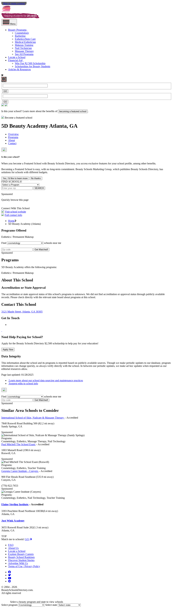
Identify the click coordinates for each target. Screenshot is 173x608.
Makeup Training (24, 45)
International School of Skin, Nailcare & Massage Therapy (33, 417)
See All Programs (24, 54)
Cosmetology (22, 32)
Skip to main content (14, 3)
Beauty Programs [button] (17, 29)
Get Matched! (41, 249)
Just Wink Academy (12, 520)
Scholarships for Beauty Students (32, 66)
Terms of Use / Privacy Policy (24, 566)
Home (11, 220)
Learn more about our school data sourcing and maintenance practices (45, 380)
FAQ (11, 545)
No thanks (36, 178)
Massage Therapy (24, 51)
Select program (9, 604)
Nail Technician (23, 48)
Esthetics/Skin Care (25, 39)
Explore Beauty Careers (21, 554)
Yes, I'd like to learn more (15, 178)
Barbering (20, 36)
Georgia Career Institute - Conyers (20, 471)
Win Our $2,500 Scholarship (30, 63)
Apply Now (8, 349)
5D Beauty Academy (25, 126)
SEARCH (39, 188)
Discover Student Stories (21, 560)
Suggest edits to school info (23, 383)
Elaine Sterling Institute (15, 504)
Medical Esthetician (25, 42)
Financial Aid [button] (15, 60)
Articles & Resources (19, 69)
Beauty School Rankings (21, 557)
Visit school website (15, 211)
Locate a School (16, 57)
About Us (13, 548)
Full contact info (13, 215)
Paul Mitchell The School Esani (18, 444)
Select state (51, 604)
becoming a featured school (72, 111)
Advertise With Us (18, 563)
